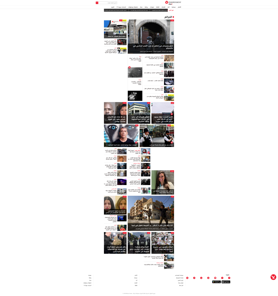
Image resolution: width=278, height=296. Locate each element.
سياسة (174, 7)
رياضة (146, 7)
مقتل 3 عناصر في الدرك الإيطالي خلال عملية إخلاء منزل (153, 89)
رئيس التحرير (180, 280)
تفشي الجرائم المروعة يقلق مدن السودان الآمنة (155, 97)
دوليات (172, 20)
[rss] (187, 278)
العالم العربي (114, 189)
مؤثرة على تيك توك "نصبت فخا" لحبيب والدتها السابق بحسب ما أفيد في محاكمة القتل (110, 183)
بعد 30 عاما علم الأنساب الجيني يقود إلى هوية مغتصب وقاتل (116, 119)
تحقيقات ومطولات (133, 7)
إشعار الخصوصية (179, 278)
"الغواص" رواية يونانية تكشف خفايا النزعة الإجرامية (122, 145)
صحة (141, 7)
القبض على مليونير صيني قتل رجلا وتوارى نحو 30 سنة (134, 191)
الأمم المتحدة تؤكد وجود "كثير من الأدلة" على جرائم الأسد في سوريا (163, 119)
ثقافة (157, 7)
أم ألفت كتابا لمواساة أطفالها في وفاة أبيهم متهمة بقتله (163, 191)
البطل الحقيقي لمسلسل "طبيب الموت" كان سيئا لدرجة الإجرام (153, 257)
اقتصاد (163, 7)
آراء (168, 7)
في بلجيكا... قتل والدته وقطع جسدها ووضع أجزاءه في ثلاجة (111, 166)
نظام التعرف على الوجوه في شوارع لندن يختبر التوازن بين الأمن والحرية (110, 42)
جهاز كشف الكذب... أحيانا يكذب (155, 81)
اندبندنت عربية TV (121, 7)
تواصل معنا (180, 283)
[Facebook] (229, 278)
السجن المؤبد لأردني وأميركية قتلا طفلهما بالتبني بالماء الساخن (134, 182)
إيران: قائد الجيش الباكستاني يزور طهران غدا (152, 10)
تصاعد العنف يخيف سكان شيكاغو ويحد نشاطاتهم (153, 265)
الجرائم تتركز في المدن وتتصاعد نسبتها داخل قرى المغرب (111, 151)
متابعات (138, 171)
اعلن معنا (181, 285)
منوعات (152, 7)
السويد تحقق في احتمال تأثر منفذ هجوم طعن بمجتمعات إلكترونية (127, 10)
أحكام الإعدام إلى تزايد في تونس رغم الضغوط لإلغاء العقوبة (140, 119)
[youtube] (208, 278)
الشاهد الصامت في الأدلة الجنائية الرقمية (155, 65)
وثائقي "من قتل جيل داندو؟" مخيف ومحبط (111, 158)
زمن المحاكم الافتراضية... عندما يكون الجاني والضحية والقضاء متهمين (110, 219)
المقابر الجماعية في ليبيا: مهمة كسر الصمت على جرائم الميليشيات (154, 57)
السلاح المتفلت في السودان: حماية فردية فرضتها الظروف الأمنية (111, 51)
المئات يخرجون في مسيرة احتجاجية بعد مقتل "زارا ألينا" (163, 249)
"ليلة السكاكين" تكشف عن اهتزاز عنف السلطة (153, 73)
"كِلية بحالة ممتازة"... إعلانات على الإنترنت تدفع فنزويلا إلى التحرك (139, 249)
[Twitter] (222, 278)
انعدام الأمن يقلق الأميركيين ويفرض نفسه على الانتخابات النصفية (110, 174)
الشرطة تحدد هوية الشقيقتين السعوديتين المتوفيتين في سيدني (115, 211)
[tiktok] (194, 278)
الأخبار (179, 7)
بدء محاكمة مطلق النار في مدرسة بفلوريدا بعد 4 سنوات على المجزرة (111, 228)
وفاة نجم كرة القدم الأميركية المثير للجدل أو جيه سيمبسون (134, 159)
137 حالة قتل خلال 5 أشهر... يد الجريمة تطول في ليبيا (152, 225)
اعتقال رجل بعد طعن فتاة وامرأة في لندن (161, 145)
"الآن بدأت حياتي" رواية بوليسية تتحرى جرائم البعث (135, 59)
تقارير (121, 20)
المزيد (112, 7)
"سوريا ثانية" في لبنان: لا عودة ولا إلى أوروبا (134, 151)
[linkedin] (201, 278)
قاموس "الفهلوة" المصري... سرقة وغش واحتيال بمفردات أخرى (134, 166)
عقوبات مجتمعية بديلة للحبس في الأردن (111, 191)
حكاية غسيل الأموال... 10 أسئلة (116, 36)
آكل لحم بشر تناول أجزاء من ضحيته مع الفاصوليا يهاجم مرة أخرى (116, 249)
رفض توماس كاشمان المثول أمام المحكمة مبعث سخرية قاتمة (135, 174)
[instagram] (215, 278)
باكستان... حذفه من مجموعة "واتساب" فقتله (136, 83)
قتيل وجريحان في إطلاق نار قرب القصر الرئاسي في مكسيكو (153, 47)
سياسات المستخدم (179, 275)
